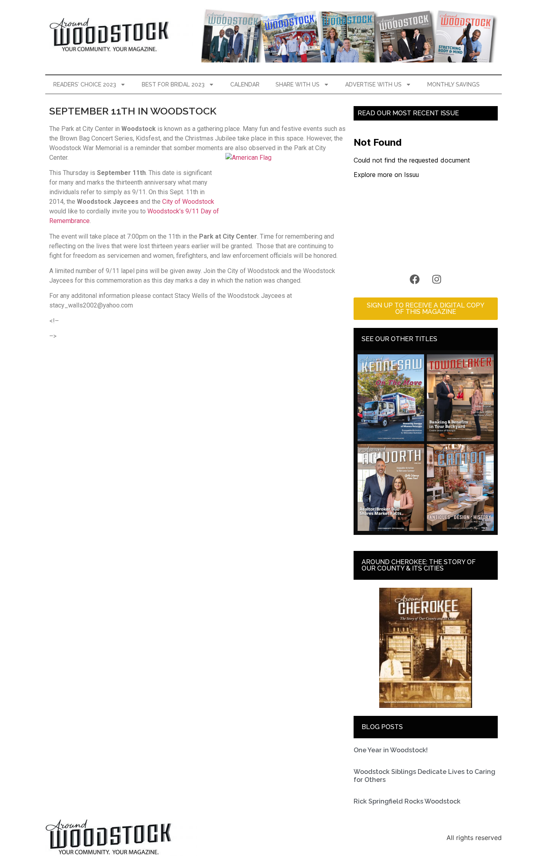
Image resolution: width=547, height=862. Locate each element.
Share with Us (298, 84)
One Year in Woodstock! (391, 750)
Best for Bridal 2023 (173, 84)
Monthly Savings (453, 84)
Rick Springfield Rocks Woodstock (407, 801)
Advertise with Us (373, 84)
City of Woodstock (188, 201)
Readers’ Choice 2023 (84, 84)
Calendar (244, 84)
